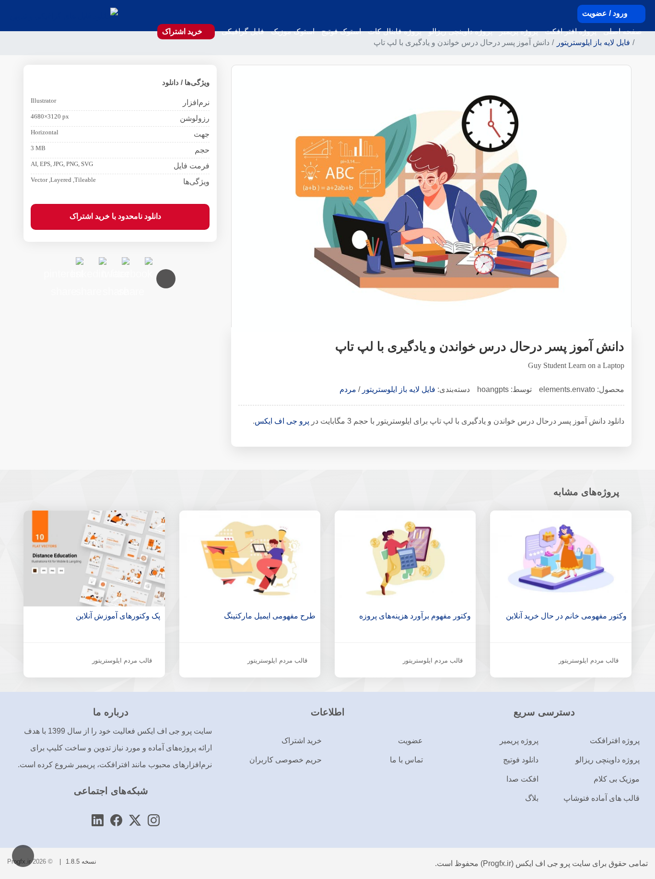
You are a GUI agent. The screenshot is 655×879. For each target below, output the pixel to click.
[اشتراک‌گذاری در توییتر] (119, 266)
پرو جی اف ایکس (282, 421)
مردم (347, 389)
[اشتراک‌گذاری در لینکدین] (96, 266)
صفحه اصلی (622, 31)
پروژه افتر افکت (571, 31)
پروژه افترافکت (615, 740)
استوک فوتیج (341, 31)
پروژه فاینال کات (394, 31)
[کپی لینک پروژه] (165, 278)
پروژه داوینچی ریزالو (460, 31)
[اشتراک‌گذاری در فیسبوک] (142, 266)
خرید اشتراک (183, 31)
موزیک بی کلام (617, 779)
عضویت (410, 740)
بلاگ (531, 798)
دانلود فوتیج (520, 760)
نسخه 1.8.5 (81, 861)
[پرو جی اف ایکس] (64, 16)
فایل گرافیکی (243, 31)
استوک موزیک (293, 31)
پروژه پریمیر (518, 31)
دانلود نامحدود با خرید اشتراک (116, 216)
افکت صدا (522, 779)
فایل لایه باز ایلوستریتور (398, 389)
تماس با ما (406, 760)
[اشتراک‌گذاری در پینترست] (73, 266)
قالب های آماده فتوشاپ (601, 798)
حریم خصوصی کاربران (285, 760)
